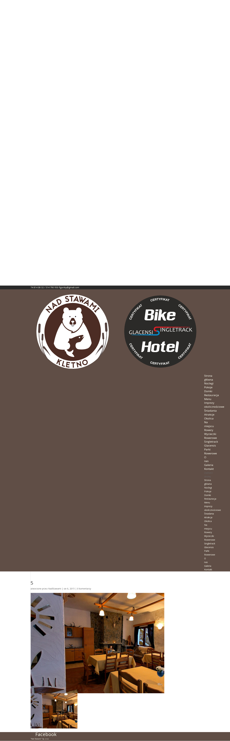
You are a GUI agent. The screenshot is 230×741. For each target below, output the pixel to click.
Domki (208, 391)
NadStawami (54, 588)
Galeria (208, 465)
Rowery (208, 430)
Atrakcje (209, 414)
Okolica (209, 418)
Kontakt (209, 469)
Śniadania (210, 410)
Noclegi (209, 383)
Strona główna (208, 377)
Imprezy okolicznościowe (214, 404)
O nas (206, 459)
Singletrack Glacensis (211, 443)
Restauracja (211, 395)
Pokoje (208, 387)
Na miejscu (209, 424)
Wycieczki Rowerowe (210, 436)
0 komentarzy (84, 588)
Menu (207, 399)
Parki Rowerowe (210, 451)
